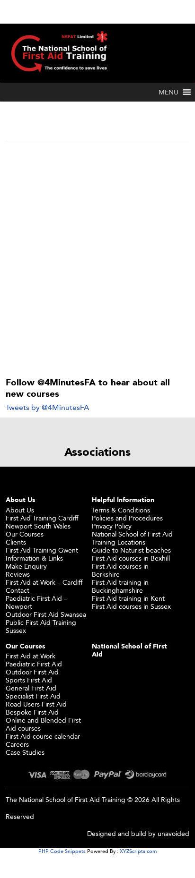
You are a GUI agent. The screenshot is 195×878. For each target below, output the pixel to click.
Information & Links (34, 558)
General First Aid (31, 688)
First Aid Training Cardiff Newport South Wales (42, 522)
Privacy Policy (112, 526)
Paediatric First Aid (34, 664)
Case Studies (25, 752)
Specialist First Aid (33, 696)
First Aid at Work (30, 656)
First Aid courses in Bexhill (131, 558)
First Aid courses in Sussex (131, 606)
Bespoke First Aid (32, 712)
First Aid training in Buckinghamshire (120, 586)
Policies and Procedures (127, 518)
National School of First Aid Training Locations (132, 538)
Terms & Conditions (121, 510)
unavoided (173, 833)
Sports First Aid (29, 680)
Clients (16, 542)
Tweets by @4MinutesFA (47, 407)
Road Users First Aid (36, 704)
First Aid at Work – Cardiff (44, 582)
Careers (17, 744)
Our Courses (25, 534)
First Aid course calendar (43, 736)
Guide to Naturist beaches (131, 550)
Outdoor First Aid (32, 672)
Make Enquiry (26, 566)
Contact (17, 590)
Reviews (18, 574)
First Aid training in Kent (128, 598)
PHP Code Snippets (62, 851)
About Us (20, 510)
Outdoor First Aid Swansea (46, 614)
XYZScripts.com (138, 851)
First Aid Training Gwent (42, 550)
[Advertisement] (97, 243)
